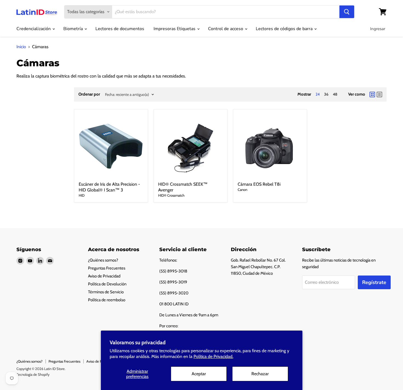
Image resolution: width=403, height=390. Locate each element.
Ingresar (377, 28)
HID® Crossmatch (171, 195)
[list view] (379, 94)
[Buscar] (346, 11)
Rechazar (260, 373)
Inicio (21, 46)
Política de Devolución (107, 284)
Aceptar (199, 373)
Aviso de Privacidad (104, 276)
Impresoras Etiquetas (175, 29)
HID (81, 195)
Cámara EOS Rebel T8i (259, 184)
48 (335, 94)
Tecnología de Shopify (33, 374)
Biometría (73, 29)
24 (318, 94)
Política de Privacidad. (213, 356)
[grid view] (372, 94)
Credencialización (34, 29)
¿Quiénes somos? (103, 260)
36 (326, 94)
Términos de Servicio (106, 291)
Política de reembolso (106, 299)
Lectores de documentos (119, 29)
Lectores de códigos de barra (285, 29)
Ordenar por (89, 94)
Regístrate (374, 282)
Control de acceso (226, 29)
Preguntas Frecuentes (106, 268)
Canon (242, 189)
